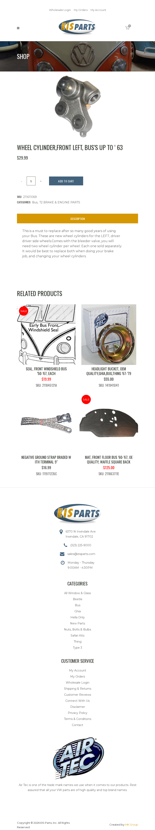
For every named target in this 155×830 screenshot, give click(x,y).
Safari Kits (77, 635)
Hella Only (77, 617)
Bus (35, 202)
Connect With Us (77, 701)
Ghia (77, 611)
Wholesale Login (60, 10)
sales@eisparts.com (81, 554)
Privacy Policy (77, 713)
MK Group (131, 824)
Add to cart (66, 181)
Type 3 (77, 647)
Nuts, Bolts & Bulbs (77, 629)
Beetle (77, 599)
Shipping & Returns (77, 688)
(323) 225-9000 (80, 545)
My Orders (81, 10)
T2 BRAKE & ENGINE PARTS (59, 202)
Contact (77, 725)
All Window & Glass (77, 593)
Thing (78, 641)
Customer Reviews (77, 695)
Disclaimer (77, 707)
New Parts (77, 623)
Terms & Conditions (77, 719)
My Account (98, 10)
